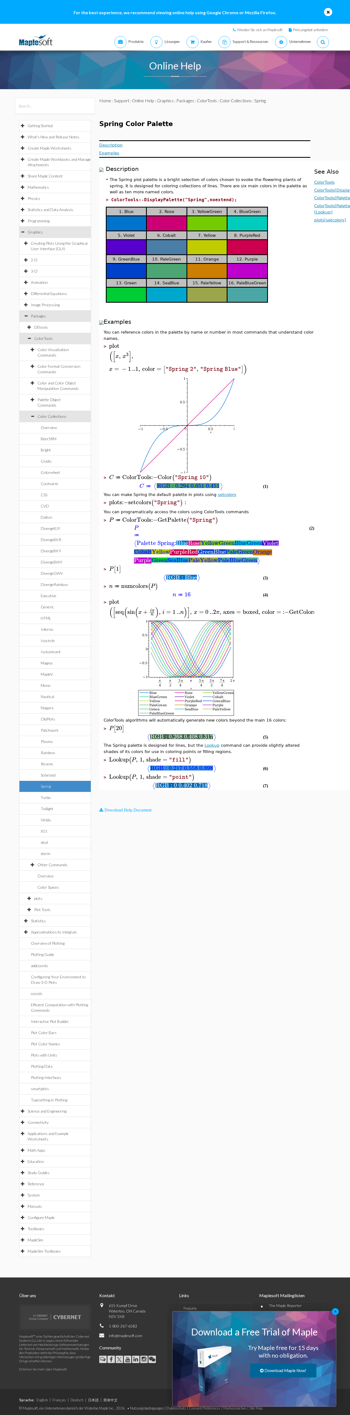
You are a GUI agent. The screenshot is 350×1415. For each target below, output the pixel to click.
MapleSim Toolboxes (44, 1251)
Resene (47, 764)
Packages (38, 316)
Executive (48, 595)
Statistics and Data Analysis (50, 209)
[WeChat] (152, 1359)
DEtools (41, 327)
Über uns (27, 1295)
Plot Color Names (45, 1043)
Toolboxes (36, 1228)
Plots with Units (44, 1055)
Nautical (47, 696)
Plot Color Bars (44, 1032)
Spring (46, 786)
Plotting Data (41, 1066)
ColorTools (43, 338)
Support (121, 100)
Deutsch (77, 1400)
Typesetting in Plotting (49, 1100)
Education (36, 1161)
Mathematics (38, 187)
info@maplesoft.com (125, 1335)
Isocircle (48, 640)
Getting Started (40, 125)
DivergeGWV (52, 573)
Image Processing (45, 304)
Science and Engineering (47, 1111)
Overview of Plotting (48, 943)
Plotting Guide (42, 954)
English (42, 1400)
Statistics (38, 920)
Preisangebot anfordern (310, 30)
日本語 (93, 1400)
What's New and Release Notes (53, 137)
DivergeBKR (51, 539)
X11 (44, 831)
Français (59, 1400)
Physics (34, 198)
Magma (46, 663)
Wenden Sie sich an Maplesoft (259, 30)
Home (105, 100)
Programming (38, 220)
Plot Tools (42, 909)
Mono (46, 685)
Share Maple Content (45, 176)
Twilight (47, 808)
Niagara (47, 707)
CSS (44, 494)
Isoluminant (51, 651)
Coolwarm (49, 483)
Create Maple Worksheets (49, 148)
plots (38, 898)
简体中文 (110, 1400)
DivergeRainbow (54, 584)
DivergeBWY (51, 562)
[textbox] (177, 346)
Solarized (48, 775)
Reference (36, 1183)
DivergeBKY (51, 551)
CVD (45, 506)
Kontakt (107, 1295)
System (34, 1195)
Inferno (47, 629)
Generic (47, 607)
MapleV (47, 674)
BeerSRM (48, 438)
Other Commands (52, 864)
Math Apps (36, 1150)
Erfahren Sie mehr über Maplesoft (43, 1369)
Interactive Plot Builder (50, 1021)
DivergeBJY (50, 528)
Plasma (46, 741)
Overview (49, 427)
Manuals (35, 1206)
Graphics (35, 232)
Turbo (46, 797)
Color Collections (51, 416)
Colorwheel (50, 472)
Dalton (46, 517)
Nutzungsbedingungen (147, 1408)
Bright (46, 450)
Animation (39, 282)
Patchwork (50, 730)
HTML (46, 618)
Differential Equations (49, 293)
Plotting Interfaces (46, 1077)
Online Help (143, 100)
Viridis (46, 820)
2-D (34, 260)
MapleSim (35, 1240)
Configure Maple (41, 1217)
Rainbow (48, 752)
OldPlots (48, 719)
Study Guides (38, 1172)
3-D (34, 271)
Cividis (46, 461)
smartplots (40, 1088)
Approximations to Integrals (54, 932)
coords (36, 993)
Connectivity (38, 1122)
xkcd (44, 842)
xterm (45, 853)
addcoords (39, 965)
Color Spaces (48, 887)
